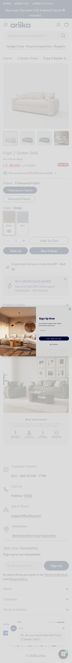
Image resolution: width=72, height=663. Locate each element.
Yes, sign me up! (53, 338)
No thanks (54, 344)
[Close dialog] (70, 309)
